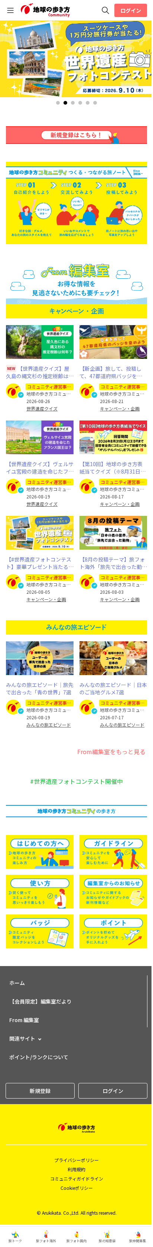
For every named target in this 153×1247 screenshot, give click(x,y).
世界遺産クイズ (42, 409)
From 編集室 (24, 1020)
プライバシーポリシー (76, 1160)
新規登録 (40, 1090)
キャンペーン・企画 (120, 409)
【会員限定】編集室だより (40, 1001)
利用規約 (76, 1169)
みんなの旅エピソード (48, 725)
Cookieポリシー (77, 1188)
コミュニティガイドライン (76, 1178)
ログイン (130, 10)
